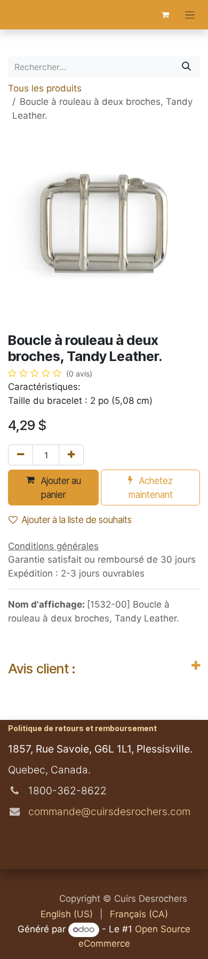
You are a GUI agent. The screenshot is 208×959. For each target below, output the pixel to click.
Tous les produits (45, 88)
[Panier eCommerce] (165, 15)
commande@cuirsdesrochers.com (108, 811)
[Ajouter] (71, 455)
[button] (53, 487)
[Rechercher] (186, 67)
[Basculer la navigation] (190, 14)
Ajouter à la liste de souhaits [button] (77, 520)
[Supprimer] (20, 455)
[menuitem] (67, 914)
